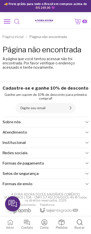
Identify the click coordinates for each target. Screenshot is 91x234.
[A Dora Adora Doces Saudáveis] (44, 21)
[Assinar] (70, 108)
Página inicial (13, 37)
